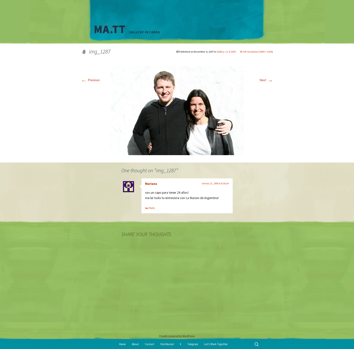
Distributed (167, 344)
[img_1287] (177, 110)
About (135, 344)
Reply (152, 208)
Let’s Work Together (216, 344)
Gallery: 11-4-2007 (226, 51)
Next (266, 80)
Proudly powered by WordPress (177, 336)
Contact (149, 344)
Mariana (151, 184)
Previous (90, 80)
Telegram (192, 344)
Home (122, 344)
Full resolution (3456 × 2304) (258, 51)
